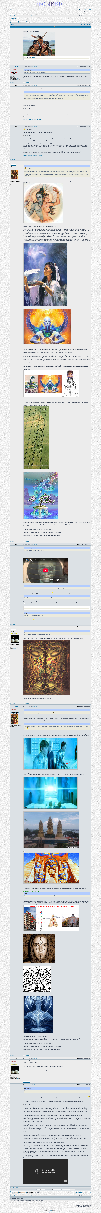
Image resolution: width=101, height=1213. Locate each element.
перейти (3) (15, 80)
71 (17, 78)
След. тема (88, 24)
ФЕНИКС (50, 1210)
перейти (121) (15, 648)
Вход (12, 9)
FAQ (85, 9)
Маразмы (13, 18)
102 (17, 183)
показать (33, 57)
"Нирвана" (33, 15)
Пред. (82, 1192)
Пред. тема (83, 24)
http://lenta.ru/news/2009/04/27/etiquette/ (32, 155)
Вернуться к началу (14, 63)
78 (17, 647)
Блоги (81, 9)
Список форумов (17, 15)
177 (17, 646)
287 (17, 184)
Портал (11, 15)
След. (89, 1192)
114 (17, 79)
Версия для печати (14, 24)
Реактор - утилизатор (26, 15)
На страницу (78, 1192)
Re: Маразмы (34, 66)
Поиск (89, 9)
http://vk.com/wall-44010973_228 (31, 111)
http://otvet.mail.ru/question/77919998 (32, 119)
